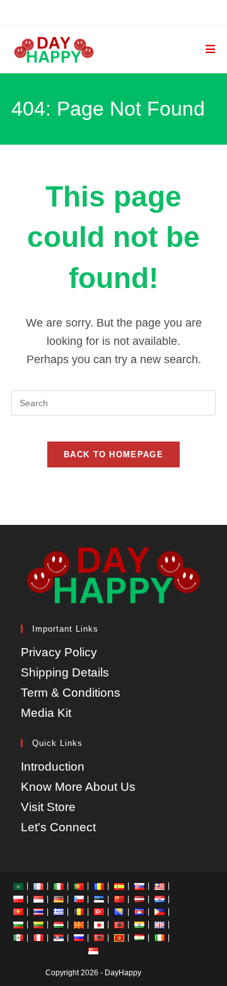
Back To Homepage (113, 454)
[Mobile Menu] (211, 49)
